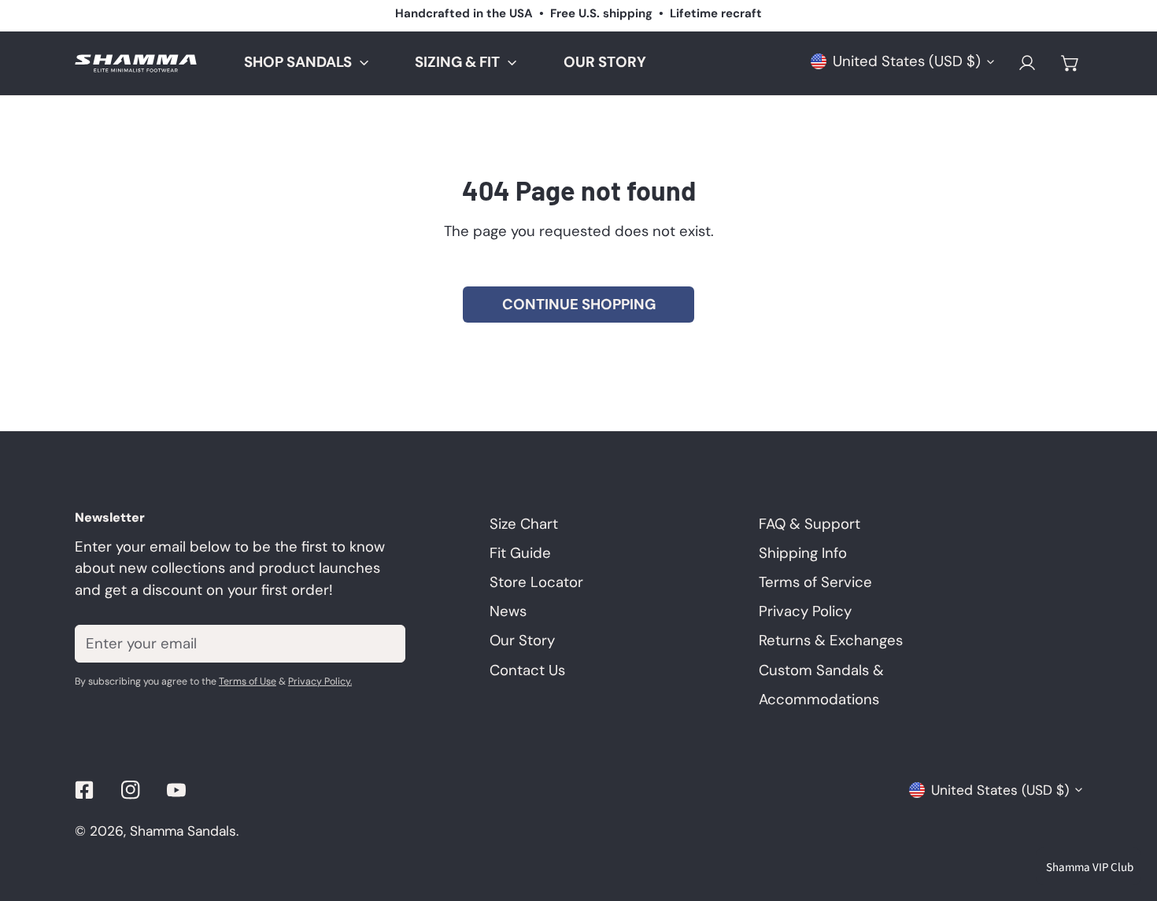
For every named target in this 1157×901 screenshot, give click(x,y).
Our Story (522, 640)
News (508, 611)
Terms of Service (815, 582)
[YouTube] (176, 790)
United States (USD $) (907, 61)
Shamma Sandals (183, 831)
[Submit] (382, 643)
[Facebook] (84, 790)
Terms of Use (247, 681)
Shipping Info (803, 553)
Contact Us (527, 670)
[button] (1070, 63)
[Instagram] (130, 790)
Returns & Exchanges (831, 640)
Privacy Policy (805, 611)
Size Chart (524, 524)
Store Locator (536, 582)
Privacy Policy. (320, 681)
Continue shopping (579, 304)
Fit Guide (520, 553)
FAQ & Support (809, 524)
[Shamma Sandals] (136, 63)
